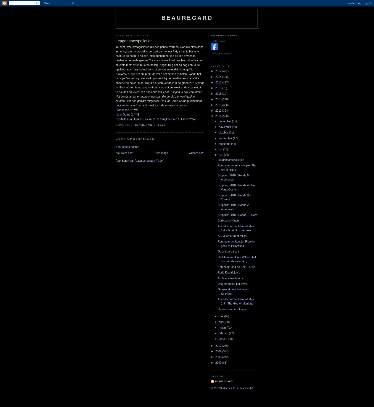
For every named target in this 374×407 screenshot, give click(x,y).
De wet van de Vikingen (232, 309)
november (225, 127)
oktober (224, 132)
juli (221, 149)
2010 (218, 345)
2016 (218, 88)
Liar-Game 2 (125, 114)
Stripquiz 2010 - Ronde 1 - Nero (237, 215)
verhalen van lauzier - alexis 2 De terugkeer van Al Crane (153, 119)
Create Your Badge (221, 53)
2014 (218, 99)
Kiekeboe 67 (125, 110)
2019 (218, 71)
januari (223, 338)
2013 (218, 105)
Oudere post (196, 153)
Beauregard (187, 18)
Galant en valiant (228, 251)
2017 (218, 82)
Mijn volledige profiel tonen (232, 388)
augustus (225, 143)
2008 (218, 357)
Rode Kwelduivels (229, 272)
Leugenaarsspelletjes (231, 159)
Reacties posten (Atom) (149, 160)
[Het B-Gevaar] (214, 49)
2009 (218, 351)
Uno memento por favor (232, 283)
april (222, 322)
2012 (218, 110)
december (225, 121)
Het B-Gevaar (218, 41)
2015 (218, 93)
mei (221, 316)
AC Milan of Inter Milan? (233, 236)
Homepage (161, 153)
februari (224, 333)
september (226, 138)
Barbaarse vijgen (228, 220)
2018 (218, 76)
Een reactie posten (127, 146)
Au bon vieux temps (230, 278)
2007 (218, 362)
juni (221, 155)
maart (223, 327)
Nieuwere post (124, 153)
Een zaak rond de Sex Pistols (236, 267)
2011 (218, 116)
